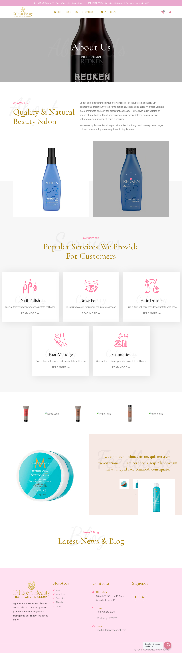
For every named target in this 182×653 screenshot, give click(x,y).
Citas (113, 12)
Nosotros (71, 12)
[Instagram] (143, 597)
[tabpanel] (124, 484)
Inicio (57, 12)
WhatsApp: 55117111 (107, 618)
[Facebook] (135, 597)
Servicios (88, 12)
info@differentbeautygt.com (111, 630)
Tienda (102, 12)
